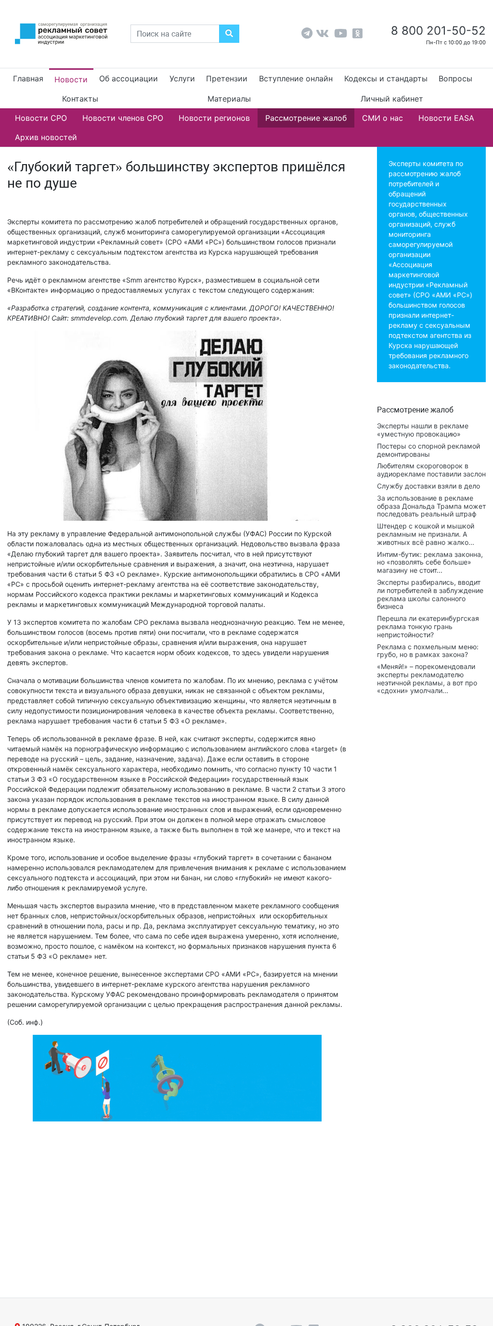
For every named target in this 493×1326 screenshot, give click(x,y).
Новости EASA (446, 118)
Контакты (80, 98)
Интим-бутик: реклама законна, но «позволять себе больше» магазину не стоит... (430, 562)
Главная (28, 78)
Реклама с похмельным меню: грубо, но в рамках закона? (428, 651)
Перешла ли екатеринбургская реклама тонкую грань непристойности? (428, 626)
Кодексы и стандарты (386, 78)
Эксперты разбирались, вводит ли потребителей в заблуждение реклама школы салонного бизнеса (430, 594)
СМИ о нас (382, 118)
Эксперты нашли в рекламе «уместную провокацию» (422, 430)
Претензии (226, 78)
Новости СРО (41, 118)
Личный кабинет (392, 98)
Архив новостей (46, 137)
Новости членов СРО (122, 118)
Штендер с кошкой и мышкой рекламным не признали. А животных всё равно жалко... (425, 534)
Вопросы (455, 78)
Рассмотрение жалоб (306, 118)
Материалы (229, 98)
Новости (71, 79)
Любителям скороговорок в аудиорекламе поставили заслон (431, 470)
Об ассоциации (128, 78)
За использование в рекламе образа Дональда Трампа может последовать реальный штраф (431, 506)
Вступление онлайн (296, 78)
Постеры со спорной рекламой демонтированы (428, 450)
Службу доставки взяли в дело (428, 486)
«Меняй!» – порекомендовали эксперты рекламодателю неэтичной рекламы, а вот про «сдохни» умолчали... (427, 678)
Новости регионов (214, 118)
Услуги (182, 78)
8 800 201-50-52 (437, 31)
